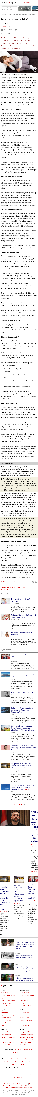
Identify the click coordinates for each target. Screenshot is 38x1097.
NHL (2, 1025)
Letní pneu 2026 (25, 1032)
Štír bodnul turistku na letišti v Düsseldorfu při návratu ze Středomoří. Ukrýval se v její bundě (19, 893)
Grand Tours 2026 (25, 1005)
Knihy (12, 752)
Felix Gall (22, 1003)
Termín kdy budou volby (8, 1000)
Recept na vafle (24, 1022)
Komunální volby (6, 1005)
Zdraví (12, 714)
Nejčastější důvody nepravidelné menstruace (22, 633)
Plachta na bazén (21, 1059)
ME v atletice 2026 (6, 1020)
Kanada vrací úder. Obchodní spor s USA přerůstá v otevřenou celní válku (22, 657)
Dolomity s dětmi (6, 1045)
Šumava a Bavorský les (8, 1037)
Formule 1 (4, 1022)
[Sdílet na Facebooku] (33, 582)
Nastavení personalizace (24, 1087)
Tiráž (30, 1084)
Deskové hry (9, 1074)
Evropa (13, 694)
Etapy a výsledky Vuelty (27, 995)
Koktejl (13, 679)
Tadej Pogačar (24, 1000)
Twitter (13, 1084)
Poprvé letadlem (6, 1034)
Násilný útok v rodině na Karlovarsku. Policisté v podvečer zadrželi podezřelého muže (24, 787)
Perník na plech (24, 1025)
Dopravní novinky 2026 (26, 1037)
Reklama (19, 1084)
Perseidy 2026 (13, 1052)
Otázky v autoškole (25, 1042)
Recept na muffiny (25, 1015)
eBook (5, 30)
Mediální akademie (8, 1085)
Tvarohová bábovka (26, 1020)
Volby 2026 (4, 993)
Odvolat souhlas (11, 1087)
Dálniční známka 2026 (26, 1034)
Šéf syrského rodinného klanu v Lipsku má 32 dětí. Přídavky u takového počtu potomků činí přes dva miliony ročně (23, 766)
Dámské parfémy (20, 1071)
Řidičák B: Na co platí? (26, 1039)
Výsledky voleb (5, 998)
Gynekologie (4, 590)
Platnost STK (24, 1045)
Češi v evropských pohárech (18, 1055)
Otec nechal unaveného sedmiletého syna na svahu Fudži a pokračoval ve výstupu (23, 675)
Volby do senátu (6, 1003)
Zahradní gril (15, 1065)
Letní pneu (30, 1071)
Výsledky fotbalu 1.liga (7, 1015)
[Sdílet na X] (36, 582)
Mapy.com (18, 1049)
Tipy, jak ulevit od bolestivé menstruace (20, 600)
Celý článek (34, 871)
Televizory (17, 1074)
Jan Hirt (22, 998)
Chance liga (4, 1012)
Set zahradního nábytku (26, 1062)
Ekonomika (14, 661)
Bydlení (13, 732)
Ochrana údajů (29, 1085)
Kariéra (26, 1084)
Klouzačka (14, 1062)
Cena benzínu (23, 1052)
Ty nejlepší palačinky (26, 1012)
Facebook (7, 1084)
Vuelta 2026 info (24, 993)
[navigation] (2, 2)
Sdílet (11, 30)
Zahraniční (14, 772)
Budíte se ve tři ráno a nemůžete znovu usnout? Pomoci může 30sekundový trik (22, 710)
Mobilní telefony (25, 1068)
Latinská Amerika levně (8, 1042)
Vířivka (23, 1065)
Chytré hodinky (26, 1074)
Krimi (12, 791)
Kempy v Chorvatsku (7, 1032)
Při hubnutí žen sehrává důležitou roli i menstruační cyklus (23, 616)
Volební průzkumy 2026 (8, 995)
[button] (19, 62)
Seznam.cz (27, 2)
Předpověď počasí (27, 1049)
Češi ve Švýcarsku (6, 1039)
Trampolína (31, 1059)
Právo (2, 24)
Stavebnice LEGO (9, 1071)
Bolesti (24, 587)
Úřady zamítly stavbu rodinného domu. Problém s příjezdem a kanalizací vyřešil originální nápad (23, 728)
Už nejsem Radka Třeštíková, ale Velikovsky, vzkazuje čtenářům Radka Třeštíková (23, 747)
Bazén (13, 1059)
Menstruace (17, 587)
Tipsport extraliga (6, 1017)
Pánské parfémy (18, 1077)
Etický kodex (19, 1085)
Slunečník (7, 1062)
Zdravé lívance (24, 1017)
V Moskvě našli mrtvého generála (22, 692)
